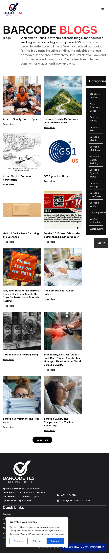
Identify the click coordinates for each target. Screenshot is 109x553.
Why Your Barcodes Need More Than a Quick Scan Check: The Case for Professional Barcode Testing (21, 295)
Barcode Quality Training (94, 160)
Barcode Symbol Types (94, 173)
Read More (8, 124)
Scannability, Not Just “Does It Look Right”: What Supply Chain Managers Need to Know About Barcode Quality (62, 359)
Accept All (55, 541)
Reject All (37, 541)
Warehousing (97, 228)
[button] (102, 9)
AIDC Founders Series (95, 107)
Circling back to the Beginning (20, 354)
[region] (37, 532)
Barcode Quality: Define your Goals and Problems (61, 120)
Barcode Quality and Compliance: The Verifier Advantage (58, 422)
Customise (19, 541)
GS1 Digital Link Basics (57, 176)
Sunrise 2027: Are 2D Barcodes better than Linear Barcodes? (62, 235)
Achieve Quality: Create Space (21, 119)
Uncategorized (98, 212)
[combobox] (89, 243)
